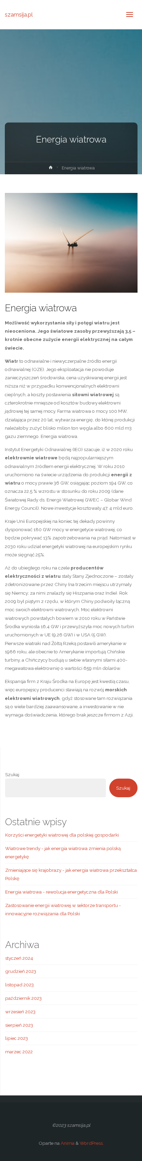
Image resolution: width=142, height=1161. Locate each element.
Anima (67, 1143)
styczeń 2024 (19, 958)
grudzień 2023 (20, 971)
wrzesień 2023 (20, 1011)
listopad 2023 (19, 984)
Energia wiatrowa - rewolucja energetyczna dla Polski (61, 892)
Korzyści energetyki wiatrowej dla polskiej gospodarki (62, 835)
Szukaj (12, 774)
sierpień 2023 (19, 1025)
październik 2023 (23, 998)
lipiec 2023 (16, 1038)
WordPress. (92, 1143)
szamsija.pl (19, 14)
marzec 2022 (19, 1051)
